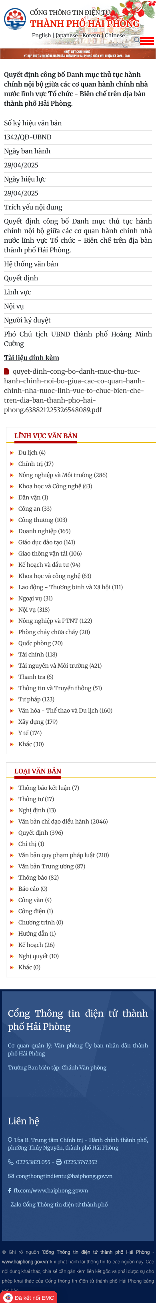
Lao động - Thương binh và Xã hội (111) (70, 587)
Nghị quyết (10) (38, 956)
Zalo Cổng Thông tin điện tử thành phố (59, 1204)
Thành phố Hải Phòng (85, 24)
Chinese (115, 35)
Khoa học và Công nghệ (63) (55, 486)
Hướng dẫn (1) (37, 933)
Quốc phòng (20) (40, 643)
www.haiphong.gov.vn (25, 1262)
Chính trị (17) (36, 463)
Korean (91, 35)
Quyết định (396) (40, 832)
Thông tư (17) (36, 799)
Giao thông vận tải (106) (50, 553)
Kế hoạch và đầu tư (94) (49, 564)
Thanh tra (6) (36, 677)
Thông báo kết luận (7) (48, 787)
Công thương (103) (42, 520)
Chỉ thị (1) (31, 844)
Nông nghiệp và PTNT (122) (55, 620)
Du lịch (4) (32, 452)
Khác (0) (29, 967)
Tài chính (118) (37, 654)
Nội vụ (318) (34, 609)
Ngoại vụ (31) (35, 598)
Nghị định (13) (37, 810)
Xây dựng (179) (38, 721)
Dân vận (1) (33, 497)
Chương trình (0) (40, 922)
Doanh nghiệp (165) (44, 531)
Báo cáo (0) (33, 888)
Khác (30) (31, 744)
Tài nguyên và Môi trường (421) (60, 665)
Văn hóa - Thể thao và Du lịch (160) (65, 710)
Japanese (67, 35)
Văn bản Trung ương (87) (52, 866)
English (41, 35)
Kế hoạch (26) (36, 945)
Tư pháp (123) (36, 699)
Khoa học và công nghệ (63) (55, 576)
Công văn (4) (35, 900)
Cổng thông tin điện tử (70, 13)
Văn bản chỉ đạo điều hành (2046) (63, 821)
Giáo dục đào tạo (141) (46, 542)
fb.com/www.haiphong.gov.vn (51, 1190)
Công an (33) (35, 508)
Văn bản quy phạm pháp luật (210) (63, 855)
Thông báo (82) (38, 877)
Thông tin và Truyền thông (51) (60, 688)
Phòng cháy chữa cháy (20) (54, 632)
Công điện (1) (35, 911)
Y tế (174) (30, 733)
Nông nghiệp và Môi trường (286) (63, 475)
